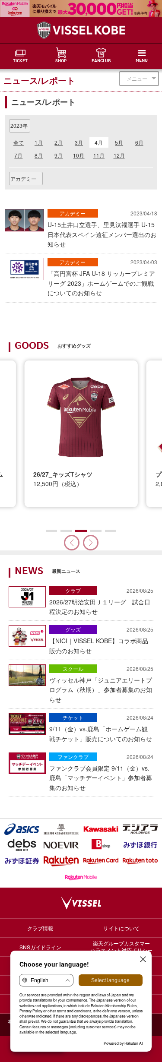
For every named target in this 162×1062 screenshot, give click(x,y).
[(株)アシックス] (21, 829)
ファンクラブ (73, 756)
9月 (58, 155)
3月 (79, 142)
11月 (99, 155)
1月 (39, 142)
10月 (78, 155)
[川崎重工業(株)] (100, 829)
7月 (18, 155)
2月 (58, 142)
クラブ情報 (40, 928)
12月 (119, 155)
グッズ (73, 629)
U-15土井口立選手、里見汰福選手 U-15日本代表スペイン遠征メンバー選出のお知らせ (102, 228)
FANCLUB (101, 61)
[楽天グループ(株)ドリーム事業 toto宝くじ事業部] (140, 861)
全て (18, 142)
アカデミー (73, 213)
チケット (73, 717)
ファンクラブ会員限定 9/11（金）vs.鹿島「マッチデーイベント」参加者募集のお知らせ (101, 772)
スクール (73, 668)
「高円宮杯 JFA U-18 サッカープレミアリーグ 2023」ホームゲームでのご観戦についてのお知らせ (102, 277)
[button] (90, 542)
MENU (142, 61)
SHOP (61, 61)
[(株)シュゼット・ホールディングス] (61, 829)
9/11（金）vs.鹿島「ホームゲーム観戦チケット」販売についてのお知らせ (101, 728)
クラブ (73, 590)
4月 (99, 142)
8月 (39, 155)
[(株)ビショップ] (100, 845)
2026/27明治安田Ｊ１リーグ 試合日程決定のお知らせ (101, 601)
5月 (119, 142)
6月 (139, 142)
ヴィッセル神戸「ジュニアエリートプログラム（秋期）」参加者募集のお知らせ (101, 684)
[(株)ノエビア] (61, 845)
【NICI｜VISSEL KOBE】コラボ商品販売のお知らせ (101, 640)
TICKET (20, 61)
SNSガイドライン (40, 947)
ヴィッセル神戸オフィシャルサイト (81, 30)
